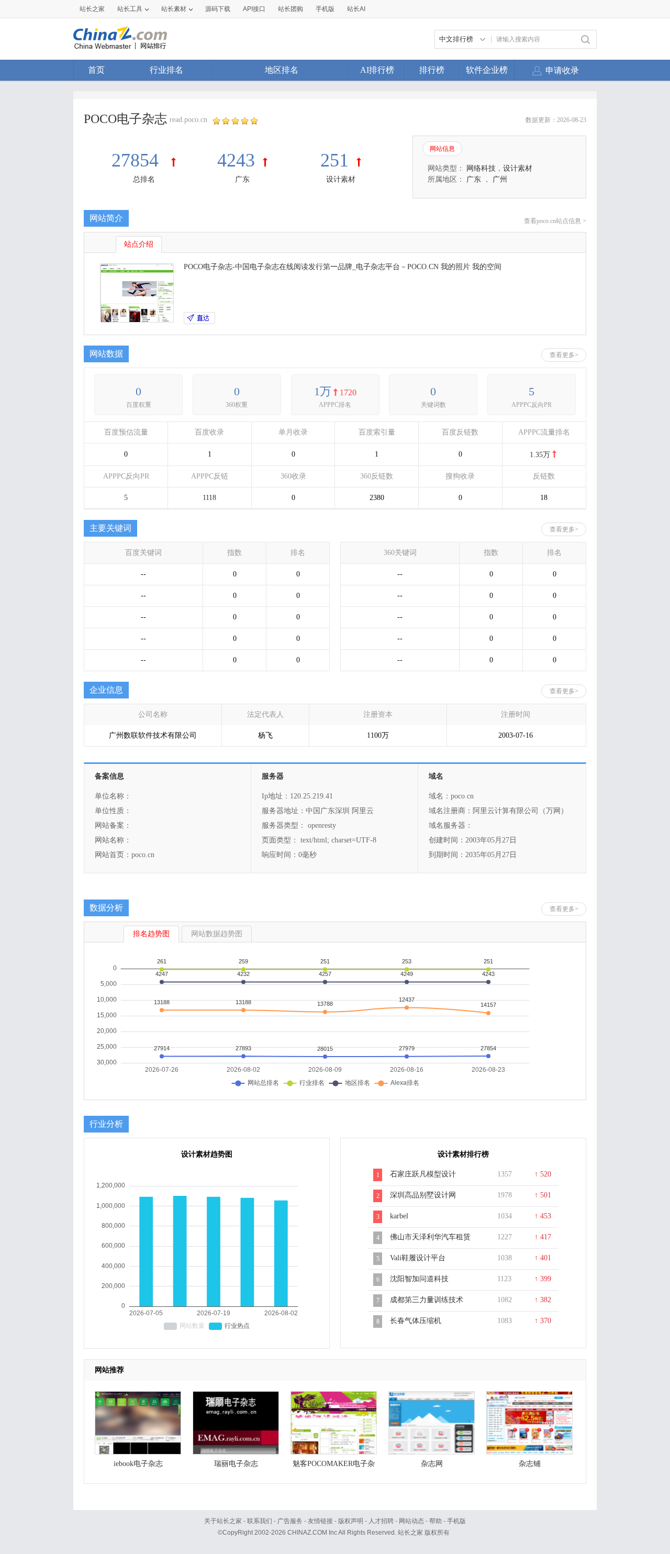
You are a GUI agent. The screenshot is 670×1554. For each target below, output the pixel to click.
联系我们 (259, 1521)
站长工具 (129, 9)
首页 (96, 69)
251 (334, 160)
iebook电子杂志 (138, 1464)
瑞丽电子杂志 (236, 1464)
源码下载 (217, 9)
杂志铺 (530, 1464)
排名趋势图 (151, 934)
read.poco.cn (188, 120)
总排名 (144, 179)
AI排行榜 (377, 69)
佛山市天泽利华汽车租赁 (430, 1237)
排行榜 (431, 69)
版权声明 (350, 1521)
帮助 (435, 1521)
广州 (500, 179)
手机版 (456, 1521)
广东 (242, 179)
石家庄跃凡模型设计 (423, 1174)
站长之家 (92, 9)
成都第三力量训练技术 (426, 1300)
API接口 (254, 9)
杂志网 (432, 1464)
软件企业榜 (487, 69)
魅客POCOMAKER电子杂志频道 (334, 1466)
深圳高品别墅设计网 (423, 1195)
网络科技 (481, 168)
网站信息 (442, 148)
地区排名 (281, 69)
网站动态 (411, 1521)
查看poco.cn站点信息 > (555, 221)
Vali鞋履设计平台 (417, 1258)
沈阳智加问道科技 (419, 1279)
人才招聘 (381, 1521)
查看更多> (564, 355)
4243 (236, 160)
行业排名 (166, 69)
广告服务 (290, 1521)
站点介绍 (138, 244)
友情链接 (320, 1521)
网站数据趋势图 (216, 934)
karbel (399, 1216)
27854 (137, 160)
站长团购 (290, 9)
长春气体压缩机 (415, 1321)
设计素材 (340, 179)
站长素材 (173, 9)
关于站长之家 (223, 1521)
